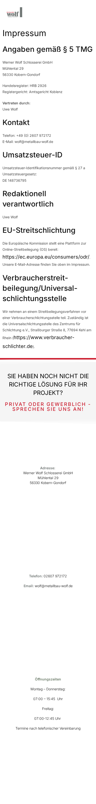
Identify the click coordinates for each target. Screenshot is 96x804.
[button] (88, 12)
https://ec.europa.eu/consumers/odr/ (45, 257)
